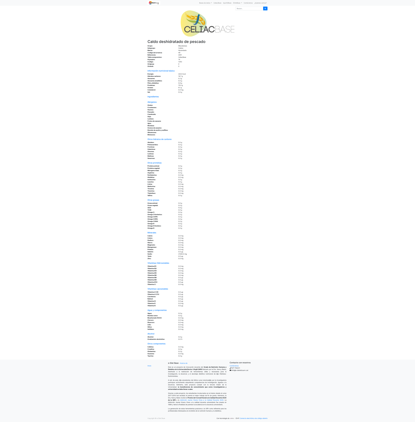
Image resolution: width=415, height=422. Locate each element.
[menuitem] (217, 3)
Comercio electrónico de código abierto (253, 418)
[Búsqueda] (265, 8)
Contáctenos (234, 366)
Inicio (149, 366)
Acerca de (183, 363)
